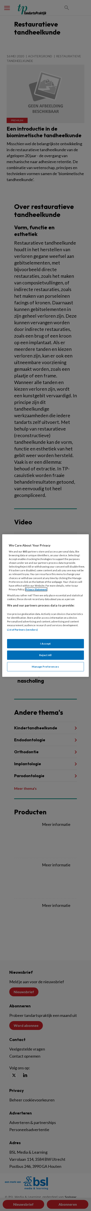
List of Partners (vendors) (22, 629)
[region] (45, 605)
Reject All (45, 655)
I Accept (45, 643)
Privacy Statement (36, 589)
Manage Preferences (45, 666)
